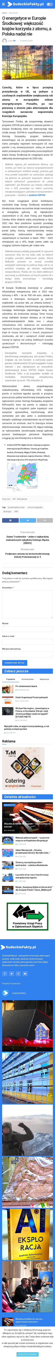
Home (4, 13)
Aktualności (13, 13)
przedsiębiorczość (16, 507)
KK (14, 41)
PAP (16, 512)
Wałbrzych (9, 805)
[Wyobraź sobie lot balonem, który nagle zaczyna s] (27, 1234)
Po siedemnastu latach (26, 686)
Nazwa (5, 623)
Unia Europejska (35, 507)
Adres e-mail (8, 636)
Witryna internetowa (11, 649)
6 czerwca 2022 (26, 41)
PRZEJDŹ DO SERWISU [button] (27, 1354)
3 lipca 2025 (21, 881)
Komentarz (8, 587)
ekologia (7, 512)
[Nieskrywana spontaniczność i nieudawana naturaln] (27, 1025)
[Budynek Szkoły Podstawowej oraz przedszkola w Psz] (27, 1078)
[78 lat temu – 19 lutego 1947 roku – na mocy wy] (27, 1182)
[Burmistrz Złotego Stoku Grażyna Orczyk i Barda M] (27, 1286)
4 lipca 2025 (10, 830)
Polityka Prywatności (11, 983)
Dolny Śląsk (7, 853)
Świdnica (8, 867)
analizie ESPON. (37, 195)
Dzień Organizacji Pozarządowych (32, 697)
